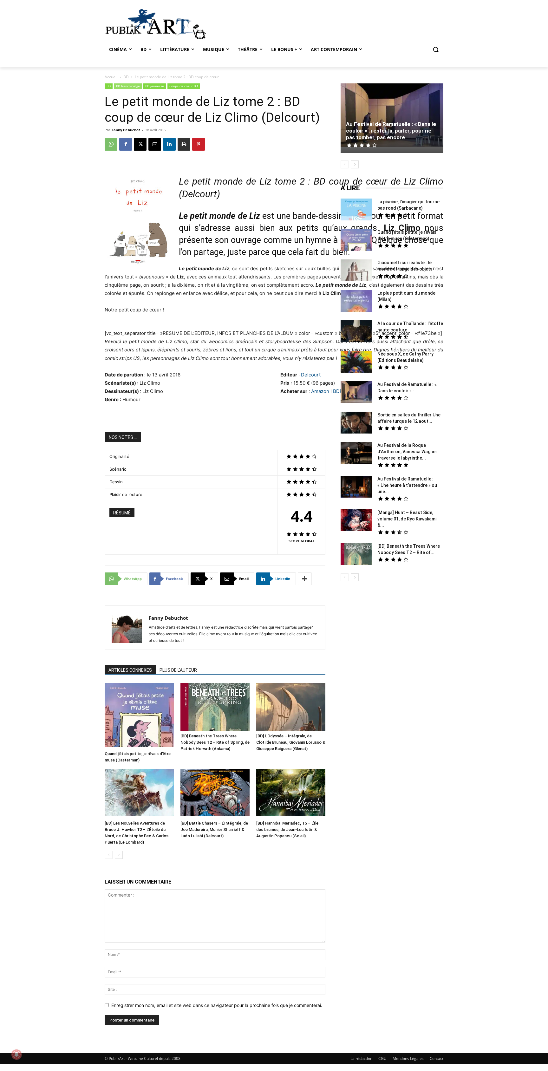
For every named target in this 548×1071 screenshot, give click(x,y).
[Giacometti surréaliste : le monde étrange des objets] (356, 271)
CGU (382, 1058)
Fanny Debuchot (126, 129)
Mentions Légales (408, 1058)
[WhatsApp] (111, 144)
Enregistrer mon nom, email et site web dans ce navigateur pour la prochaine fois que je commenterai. (216, 1005)
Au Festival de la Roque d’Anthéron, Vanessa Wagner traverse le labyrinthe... (407, 451)
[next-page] (119, 855)
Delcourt (311, 375)
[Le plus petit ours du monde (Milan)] (356, 302)
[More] (305, 578)
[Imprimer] (184, 144)
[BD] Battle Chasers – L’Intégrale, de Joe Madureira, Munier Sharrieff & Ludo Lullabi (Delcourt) (214, 829)
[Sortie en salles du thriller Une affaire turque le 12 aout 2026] (356, 423)
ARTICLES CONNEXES (130, 670)
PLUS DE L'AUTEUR (178, 670)
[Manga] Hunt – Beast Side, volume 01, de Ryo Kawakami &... (406, 519)
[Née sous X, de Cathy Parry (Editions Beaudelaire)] (356, 362)
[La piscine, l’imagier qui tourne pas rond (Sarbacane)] (356, 209)
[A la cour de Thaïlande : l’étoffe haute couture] (356, 332)
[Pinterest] (198, 144)
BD (126, 77)
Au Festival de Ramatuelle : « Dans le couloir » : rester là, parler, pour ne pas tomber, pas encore (391, 130)
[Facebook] (125, 144)
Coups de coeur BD (183, 86)
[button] (435, 49)
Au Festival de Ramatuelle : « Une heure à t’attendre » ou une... (407, 485)
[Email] (154, 144)
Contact (436, 1058)
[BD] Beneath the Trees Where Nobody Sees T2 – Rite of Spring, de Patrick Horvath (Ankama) (215, 742)
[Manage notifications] (16, 1054)
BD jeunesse (154, 86)
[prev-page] (109, 855)
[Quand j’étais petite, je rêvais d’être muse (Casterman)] (139, 715)
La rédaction (361, 1058)
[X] (140, 144)
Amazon (320, 391)
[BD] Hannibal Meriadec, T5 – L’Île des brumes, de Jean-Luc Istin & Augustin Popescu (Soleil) (287, 829)
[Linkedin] (169, 144)
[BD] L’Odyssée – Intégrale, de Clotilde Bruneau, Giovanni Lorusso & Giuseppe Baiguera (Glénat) (290, 742)
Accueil (111, 77)
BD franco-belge (128, 86)
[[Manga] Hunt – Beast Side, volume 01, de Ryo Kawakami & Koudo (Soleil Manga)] (356, 521)
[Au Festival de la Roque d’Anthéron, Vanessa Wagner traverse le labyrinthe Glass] (356, 454)
